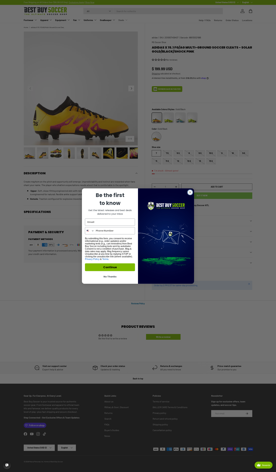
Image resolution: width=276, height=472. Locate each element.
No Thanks (109, 276)
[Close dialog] (190, 192)
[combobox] (89, 230)
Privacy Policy (92, 259)
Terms (105, 259)
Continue (110, 267)
